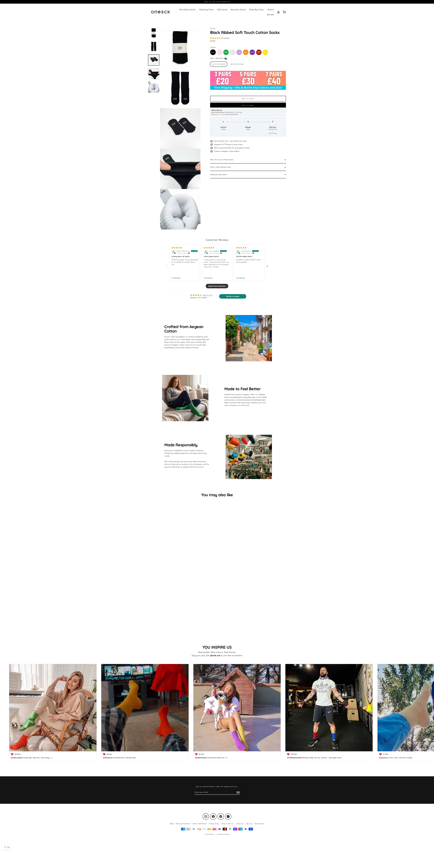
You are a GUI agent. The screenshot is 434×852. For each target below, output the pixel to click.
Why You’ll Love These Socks (221, 160)
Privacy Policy (214, 824)
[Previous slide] (167, 266)
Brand (271, 9)
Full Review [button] (176, 278)
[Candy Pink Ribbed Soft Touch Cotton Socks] (219, 52)
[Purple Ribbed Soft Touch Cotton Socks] (252, 52)
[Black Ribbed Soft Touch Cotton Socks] (213, 52)
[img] (177, 248)
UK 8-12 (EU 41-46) (236, 64)
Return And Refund (200, 824)
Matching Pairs (206, 9)
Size (217, 58)
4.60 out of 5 (207, 295)
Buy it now (248, 105)
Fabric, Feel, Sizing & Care (220, 167)
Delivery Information (183, 824)
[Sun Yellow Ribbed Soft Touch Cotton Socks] (265, 52)
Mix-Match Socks (187, 9)
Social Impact (259, 824)
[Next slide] (267, 266)
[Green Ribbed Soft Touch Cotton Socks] (226, 52)
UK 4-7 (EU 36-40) (218, 64)
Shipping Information (218, 175)
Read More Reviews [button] (217, 286)
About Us (249, 824)
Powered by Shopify (223, 834)
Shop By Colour (256, 9)
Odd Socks (222, 9)
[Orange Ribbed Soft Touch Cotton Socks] (246, 52)
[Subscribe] (238, 792)
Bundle (270, 14)
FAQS (171, 824)
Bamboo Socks (238, 9)
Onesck (212, 28)
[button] (215, 38)
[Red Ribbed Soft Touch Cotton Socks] (259, 52)
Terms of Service (227, 824)
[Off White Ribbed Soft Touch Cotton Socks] (232, 52)
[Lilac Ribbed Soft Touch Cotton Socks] (239, 52)
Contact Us (240, 824)
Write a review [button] (232, 296)
